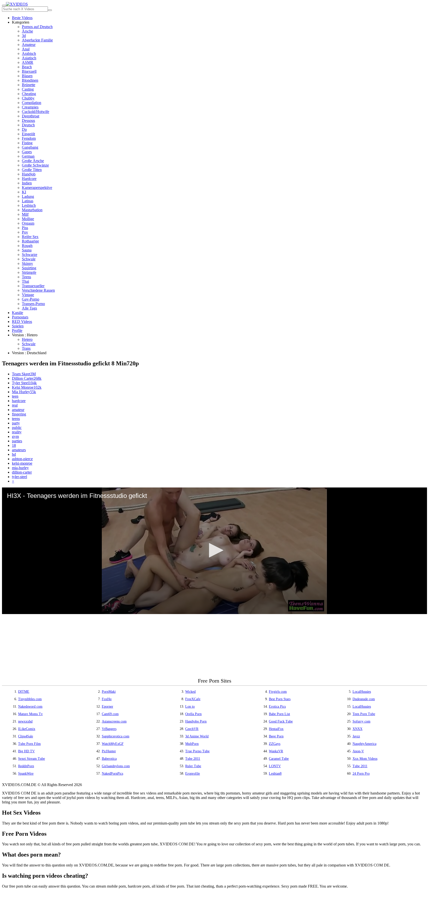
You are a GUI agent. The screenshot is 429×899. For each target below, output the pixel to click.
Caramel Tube (279, 759)
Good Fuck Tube (281, 721)
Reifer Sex (30, 237)
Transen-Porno (33, 304)
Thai (25, 281)
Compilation (31, 103)
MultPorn (192, 744)
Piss (25, 228)
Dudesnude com (364, 699)
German (28, 156)
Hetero (27, 339)
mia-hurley (20, 468)
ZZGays (274, 744)
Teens (26, 277)
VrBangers (109, 729)
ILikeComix (26, 729)
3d (24, 36)
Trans (26, 348)
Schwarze (29, 254)
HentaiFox (276, 729)
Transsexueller (33, 286)
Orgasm (28, 223)
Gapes (27, 152)
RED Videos (22, 321)
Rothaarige (30, 241)
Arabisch (29, 53)
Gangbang (30, 147)
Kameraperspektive (37, 187)
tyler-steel (19, 477)
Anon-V (358, 751)
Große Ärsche (33, 161)
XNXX (357, 729)
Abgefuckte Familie (37, 40)
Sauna (27, 250)
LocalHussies (362, 691)
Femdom (29, 138)
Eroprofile (192, 773)
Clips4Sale (25, 736)
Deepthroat (30, 116)
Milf (25, 214)
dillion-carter (22, 472)
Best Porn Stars (279, 699)
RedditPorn (26, 766)
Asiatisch (29, 58)
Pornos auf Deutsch (37, 27)
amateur (18, 410)
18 (14, 445)
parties (17, 441)
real (15, 405)
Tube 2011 (192, 759)
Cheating (29, 94)
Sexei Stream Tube (31, 759)
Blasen (27, 76)
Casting (28, 89)
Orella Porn (193, 714)
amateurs (19, 450)
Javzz (356, 736)
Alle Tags (29, 308)
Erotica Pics (277, 706)
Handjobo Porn (196, 721)
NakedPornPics (112, 773)
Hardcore (29, 178)
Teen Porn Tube (364, 714)
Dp (24, 129)
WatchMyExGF (113, 744)
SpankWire (26, 773)
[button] (214, 550)
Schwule (29, 259)
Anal (26, 49)
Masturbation (32, 210)
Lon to (190, 706)
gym (15, 436)
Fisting (27, 143)
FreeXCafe (192, 699)
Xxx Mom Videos (365, 759)
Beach (27, 67)
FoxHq (106, 699)
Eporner (107, 706)
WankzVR (276, 751)
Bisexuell (29, 71)
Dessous (28, 120)
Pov (25, 232)
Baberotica (109, 759)
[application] (214, 550)
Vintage (28, 295)
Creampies (30, 107)
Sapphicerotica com (115, 736)
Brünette (28, 85)
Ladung (28, 196)
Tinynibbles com (30, 699)
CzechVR (191, 729)
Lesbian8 (275, 773)
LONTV (275, 766)
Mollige (28, 219)
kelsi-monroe (22, 463)
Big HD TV (26, 751)
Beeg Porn (276, 736)
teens (16, 418)
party (16, 423)
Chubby (28, 98)
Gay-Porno (30, 299)
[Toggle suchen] (4, 5)
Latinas (27, 201)
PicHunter (109, 751)
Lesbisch (29, 205)
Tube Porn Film (29, 744)
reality (17, 432)
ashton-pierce (22, 459)
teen (15, 396)
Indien (27, 183)
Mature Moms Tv (30, 714)
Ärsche (27, 31)
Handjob (29, 174)
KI (24, 192)
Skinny (27, 263)
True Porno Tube (197, 751)
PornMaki (109, 691)
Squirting (29, 268)
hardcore (19, 401)
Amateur (29, 44)
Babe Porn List (279, 714)
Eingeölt (28, 134)
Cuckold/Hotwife (35, 111)
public (17, 427)
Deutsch (28, 125)
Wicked (190, 691)
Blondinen (30, 80)
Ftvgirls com (278, 691)
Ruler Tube (193, 766)
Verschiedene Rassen (38, 290)
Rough (27, 245)
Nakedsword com (30, 706)
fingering (19, 414)
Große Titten (32, 170)
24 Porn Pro (361, 773)
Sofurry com (361, 721)
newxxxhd (25, 721)
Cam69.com (110, 714)
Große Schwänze (35, 165)
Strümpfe (29, 272)
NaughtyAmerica (364, 744)
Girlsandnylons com (116, 766)
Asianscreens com (114, 721)
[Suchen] (50, 10)
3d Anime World (197, 736)
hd (14, 454)
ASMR (27, 62)
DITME (23, 691)
